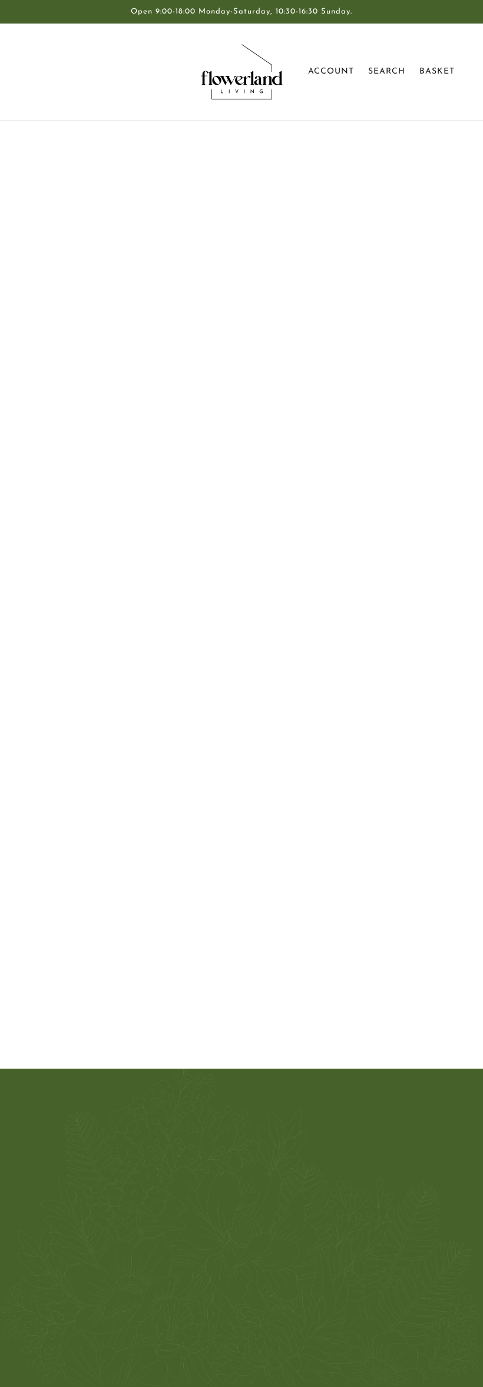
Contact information (238, 1245)
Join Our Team (228, 1175)
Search (386, 71)
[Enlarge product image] (75, 196)
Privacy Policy (226, 1189)
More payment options (394, 397)
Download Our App (238, 1217)
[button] (405, 722)
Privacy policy (226, 1231)
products (370, 143)
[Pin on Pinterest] (367, 722)
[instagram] (80, 1300)
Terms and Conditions (241, 1203)
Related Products (241, 820)
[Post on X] (348, 722)
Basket (437, 71)
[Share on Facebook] (329, 722)
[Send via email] (386, 722)
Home (335, 143)
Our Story (218, 1147)
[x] (61, 1300)
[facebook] (42, 1300)
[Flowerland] (242, 71)
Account (331, 71)
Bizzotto (347, 250)
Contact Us (221, 1132)
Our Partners (224, 1161)
